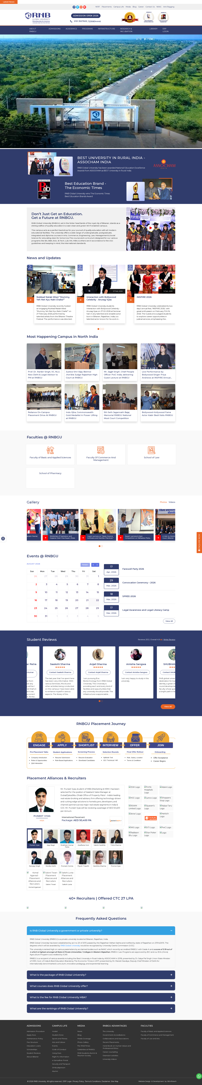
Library (153, 29)
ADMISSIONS (55, 29)
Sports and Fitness (59, 1039)
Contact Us (150, 7)
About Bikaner (33, 1057)
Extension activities (110, 1055)
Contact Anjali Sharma (44, 672)
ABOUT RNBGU (32, 30)
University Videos (110, 1059)
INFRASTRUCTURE (106, 29)
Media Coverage (84, 1039)
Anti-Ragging (168, 7)
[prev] (93, 565)
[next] (97, 565)
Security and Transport (61, 1064)
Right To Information (60, 1057)
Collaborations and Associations (116, 1039)
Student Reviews (33, 1053)
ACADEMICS (71, 29)
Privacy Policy (78, 1081)
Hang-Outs (56, 1053)
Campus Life (119, 7)
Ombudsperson (58, 1068)
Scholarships (32, 1049)
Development (158, 1081)
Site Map (114, 1081)
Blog (134, 7)
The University (108, 1031)
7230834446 (94, 21)
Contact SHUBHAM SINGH (120, 672)
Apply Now (31, 1035)
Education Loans (34, 1046)
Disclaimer (106, 1081)
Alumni (55, 1071)
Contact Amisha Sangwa (82, 672)
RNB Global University (70, 945)
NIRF (98, 7)
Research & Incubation (126, 30)
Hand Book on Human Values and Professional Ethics (117, 1047)
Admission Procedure (36, 1031)
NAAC (159, 7)
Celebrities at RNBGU (86, 1049)
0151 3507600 (80, 21)
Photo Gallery (82, 1042)
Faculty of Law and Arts (150, 1039)
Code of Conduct (59, 1049)
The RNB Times (83, 1046)
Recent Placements (111, 1042)
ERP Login (166, 30)
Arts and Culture (58, 1042)
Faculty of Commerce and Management (157, 1035)
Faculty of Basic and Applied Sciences (156, 1031)
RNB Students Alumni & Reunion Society (87, 1054)
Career (141, 7)
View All (169, 621)
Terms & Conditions (93, 1081)
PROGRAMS (87, 29)
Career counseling (110, 1052)
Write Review (169, 639)
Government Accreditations (114, 1035)
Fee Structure (32, 1042)
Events (55, 1046)
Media (128, 7)
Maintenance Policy (35, 1039)
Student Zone (57, 1035)
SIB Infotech (171, 1081)
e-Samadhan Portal (60, 1060)
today (85, 565)
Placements (107, 7)
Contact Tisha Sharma (158, 672)
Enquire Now (199, 541)
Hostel (55, 1031)
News (79, 1031)
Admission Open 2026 (85, 16)
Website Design (144, 1081)
